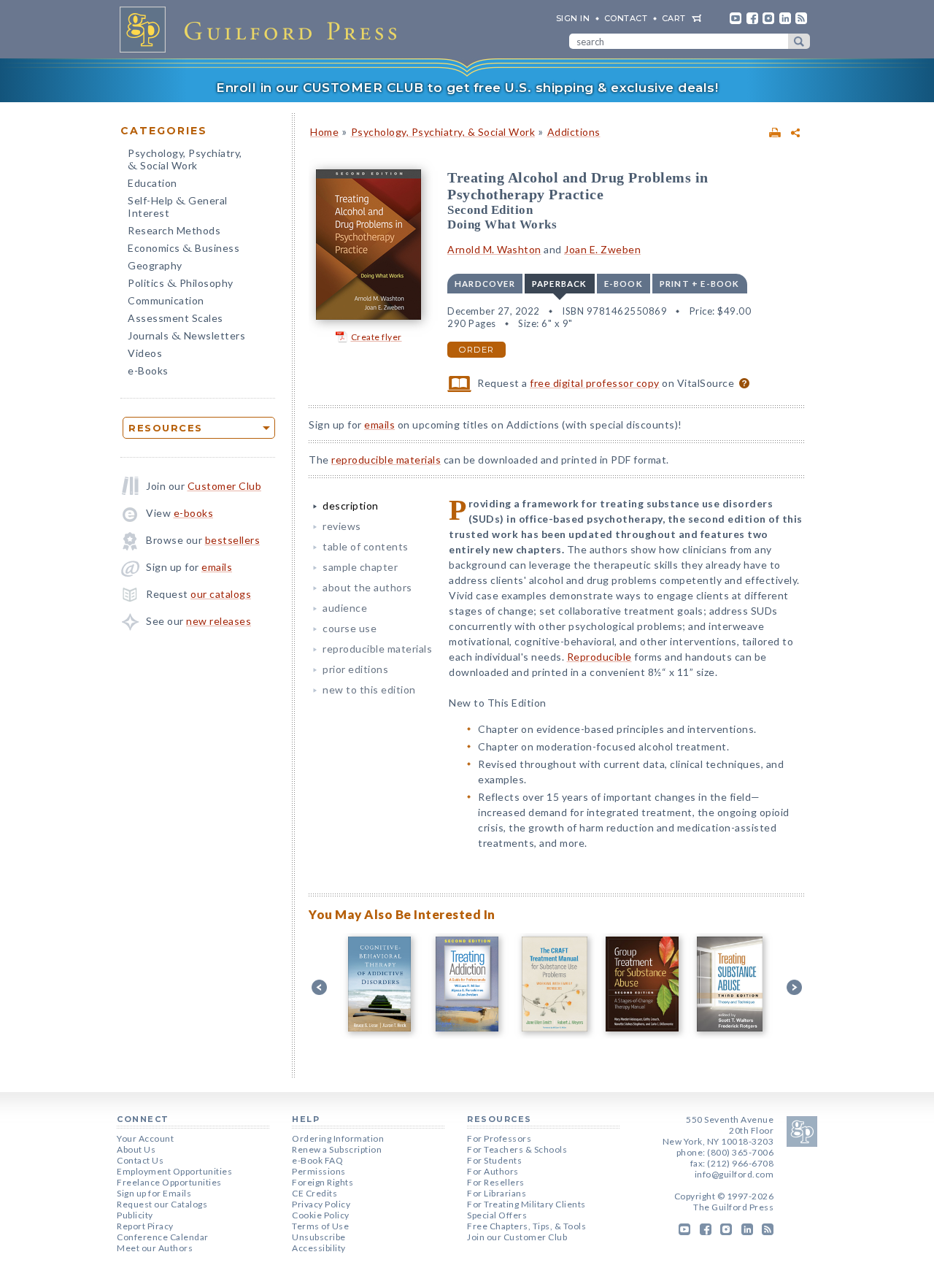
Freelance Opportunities (169, 1182)
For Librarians (496, 1193)
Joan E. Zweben (602, 249)
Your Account (145, 1138)
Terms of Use (320, 1226)
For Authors (493, 1171)
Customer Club (225, 486)
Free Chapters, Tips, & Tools (526, 1226)
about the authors (367, 587)
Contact (626, 18)
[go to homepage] (263, 29)
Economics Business (183, 249)
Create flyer (376, 336)
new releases (218, 621)
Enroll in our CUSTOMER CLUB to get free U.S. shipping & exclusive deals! (467, 87)
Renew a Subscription (337, 1149)
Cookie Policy (321, 1215)
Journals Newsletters (186, 337)
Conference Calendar (163, 1237)
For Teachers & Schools (517, 1149)
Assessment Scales (175, 318)
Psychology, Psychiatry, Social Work (185, 160)
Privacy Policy (321, 1204)
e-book (623, 283)
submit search (799, 41)
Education (152, 183)
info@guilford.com (734, 1174)
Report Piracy (145, 1226)
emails (216, 567)
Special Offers (497, 1215)
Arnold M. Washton (494, 249)
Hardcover (485, 283)
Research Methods (174, 230)
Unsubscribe (319, 1237)
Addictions (574, 132)
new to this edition (369, 689)
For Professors (499, 1138)
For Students (494, 1160)
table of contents (366, 546)
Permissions (319, 1171)
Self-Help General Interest (178, 206)
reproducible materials (386, 459)
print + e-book (700, 283)
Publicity (135, 1215)
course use (350, 628)
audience (345, 608)
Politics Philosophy (181, 284)
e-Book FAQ (317, 1160)
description (351, 505)
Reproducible (599, 656)
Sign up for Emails (154, 1193)
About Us (136, 1149)
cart (674, 18)
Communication (166, 300)
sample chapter (360, 567)
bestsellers (232, 540)
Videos (145, 353)
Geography (155, 265)
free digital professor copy (595, 383)
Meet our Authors (155, 1247)
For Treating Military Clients (526, 1204)
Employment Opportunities (174, 1171)
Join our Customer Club (517, 1237)
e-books (194, 513)
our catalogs (220, 594)
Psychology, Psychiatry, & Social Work (443, 132)
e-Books (148, 370)
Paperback (559, 283)
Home (324, 132)
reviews (342, 526)
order (476, 350)
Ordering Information (338, 1138)
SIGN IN (573, 18)
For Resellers (496, 1182)
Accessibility (319, 1247)
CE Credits (314, 1193)
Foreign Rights (322, 1182)
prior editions (355, 669)
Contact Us (140, 1160)
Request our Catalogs (162, 1204)
